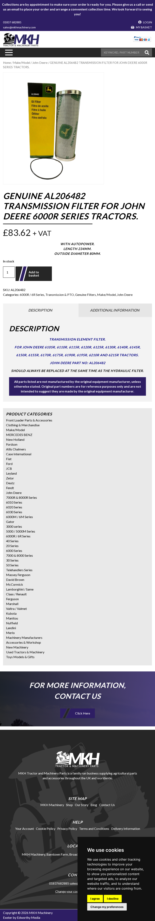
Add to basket (34, 273)
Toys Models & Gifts (20, 657)
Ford (9, 464)
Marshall (12, 604)
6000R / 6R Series (32, 294)
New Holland (15, 439)
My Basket (143, 27)
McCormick (14, 584)
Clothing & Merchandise (23, 425)
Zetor (10, 478)
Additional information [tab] (114, 310)
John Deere (40, 62)
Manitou (12, 618)
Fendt (10, 488)
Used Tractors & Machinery (25, 652)
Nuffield (12, 623)
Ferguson (12, 599)
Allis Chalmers (16, 449)
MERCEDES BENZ (19, 435)
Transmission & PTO (59, 294)
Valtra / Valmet (16, 608)
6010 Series (14, 502)
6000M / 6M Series (19, 517)
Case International (18, 454)
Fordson (11, 444)
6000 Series (14, 550)
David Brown (15, 579)
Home (7, 62)
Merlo (10, 633)
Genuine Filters (85, 294)
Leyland (11, 473)
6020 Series (14, 507)
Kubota (11, 613)
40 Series (12, 541)
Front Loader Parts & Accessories (29, 420)
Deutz (10, 483)
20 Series (12, 546)
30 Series (12, 560)
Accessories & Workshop (23, 642)
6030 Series (14, 512)
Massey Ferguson (18, 575)
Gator (10, 521)
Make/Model (21, 62)
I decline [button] (112, 898)
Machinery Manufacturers (24, 637)
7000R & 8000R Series (21, 497)
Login (147, 22)
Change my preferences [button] (107, 907)
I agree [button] (95, 898)
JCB (9, 468)
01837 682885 (12, 22)
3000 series (14, 526)
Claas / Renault (16, 594)
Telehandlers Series (19, 570)
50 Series (12, 565)
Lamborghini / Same (20, 589)
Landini (11, 628)
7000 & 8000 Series (19, 555)
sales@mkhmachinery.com (19, 27)
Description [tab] (40, 310)
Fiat (9, 459)
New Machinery (17, 647)
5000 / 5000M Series (20, 531)
